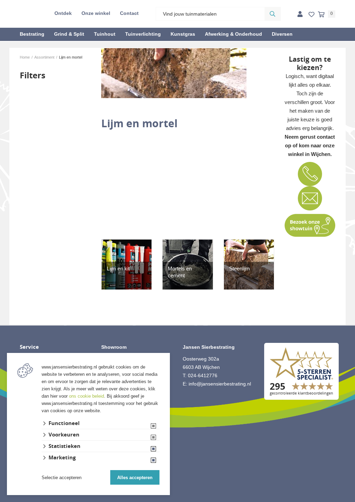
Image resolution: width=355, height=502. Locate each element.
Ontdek (63, 13)
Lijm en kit (118, 268)
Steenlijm (239, 268)
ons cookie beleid (86, 396)
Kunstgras (183, 34)
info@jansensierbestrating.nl (220, 384)
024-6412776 (202, 375)
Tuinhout (104, 34)
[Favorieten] (311, 14)
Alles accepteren (135, 477)
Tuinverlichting (143, 34)
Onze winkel (95, 13)
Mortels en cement (180, 272)
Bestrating (32, 34)
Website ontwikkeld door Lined (177, 499)
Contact (129, 13)
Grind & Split (69, 34)
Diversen (282, 34)
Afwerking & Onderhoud (233, 34)
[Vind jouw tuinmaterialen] (272, 13)
